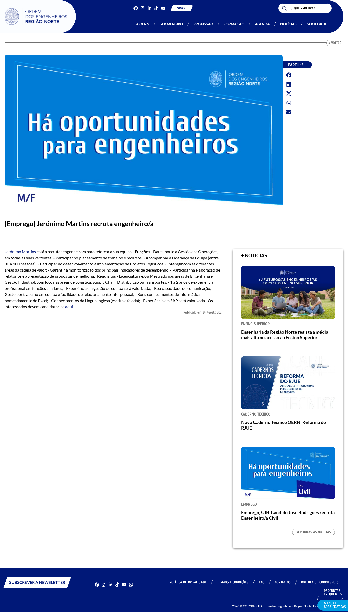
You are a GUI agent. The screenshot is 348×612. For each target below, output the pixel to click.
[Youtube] (163, 8)
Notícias (288, 24)
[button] (289, 75)
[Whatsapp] (131, 584)
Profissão (203, 24)
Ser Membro (171, 24)
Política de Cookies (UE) (319, 582)
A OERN (142, 24)
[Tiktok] (156, 8)
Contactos (283, 582)
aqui (69, 306)
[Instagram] (142, 8)
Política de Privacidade (188, 582)
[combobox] (305, 8)
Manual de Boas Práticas (335, 605)
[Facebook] (135, 8)
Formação (234, 24)
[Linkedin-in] (149, 8)
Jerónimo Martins (20, 251)
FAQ (261, 582)
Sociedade (317, 24)
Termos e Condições (232, 582)
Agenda (262, 24)
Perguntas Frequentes (333, 592)
